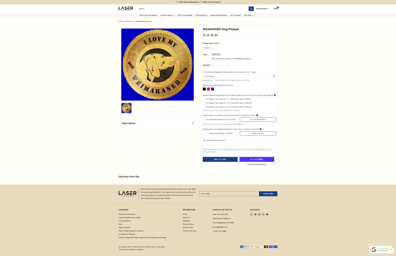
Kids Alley (247, 15)
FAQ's (185, 214)
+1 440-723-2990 (219, 231)
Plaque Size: (211, 43)
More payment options (257, 164)
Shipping (186, 221)
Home (121, 21)
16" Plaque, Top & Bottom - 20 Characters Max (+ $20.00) (229, 103)
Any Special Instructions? (214, 140)
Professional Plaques (127, 234)
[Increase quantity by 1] (228, 65)
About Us (186, 217)
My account (262, 8)
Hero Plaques (235, 15)
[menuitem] (126, 108)
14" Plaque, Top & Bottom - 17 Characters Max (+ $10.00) (228, 99)
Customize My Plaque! (148, 15)
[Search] (251, 8)
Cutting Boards (201, 15)
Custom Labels (166, 15)
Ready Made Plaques (218, 15)
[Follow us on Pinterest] (263, 214)
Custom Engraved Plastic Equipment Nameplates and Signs (143, 237)
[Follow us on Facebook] (251, 214)
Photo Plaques (124, 227)
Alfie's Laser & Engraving (155, 247)
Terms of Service (189, 231)
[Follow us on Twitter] (255, 214)
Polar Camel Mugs (184, 15)
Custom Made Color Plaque (130, 217)
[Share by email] (215, 35)
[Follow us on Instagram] (259, 214)
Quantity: (207, 65)
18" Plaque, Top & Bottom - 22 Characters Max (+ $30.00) (229, 107)
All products (129, 21)
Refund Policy (188, 227)
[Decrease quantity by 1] (214, 65)
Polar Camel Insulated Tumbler (131, 231)
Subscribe (268, 194)
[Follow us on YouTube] (267, 214)
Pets (120, 224)
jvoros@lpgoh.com (220, 227)
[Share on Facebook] (204, 35)
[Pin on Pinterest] (208, 35)
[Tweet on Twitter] (212, 35)
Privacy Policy (188, 224)
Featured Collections (127, 214)
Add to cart (220, 159)
